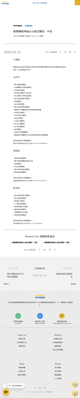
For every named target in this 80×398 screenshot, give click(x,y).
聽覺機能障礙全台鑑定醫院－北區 (24, 242)
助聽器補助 (28, 26)
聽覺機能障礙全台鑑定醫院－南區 (57, 242)
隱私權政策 (49, 392)
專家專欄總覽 (17, 26)
